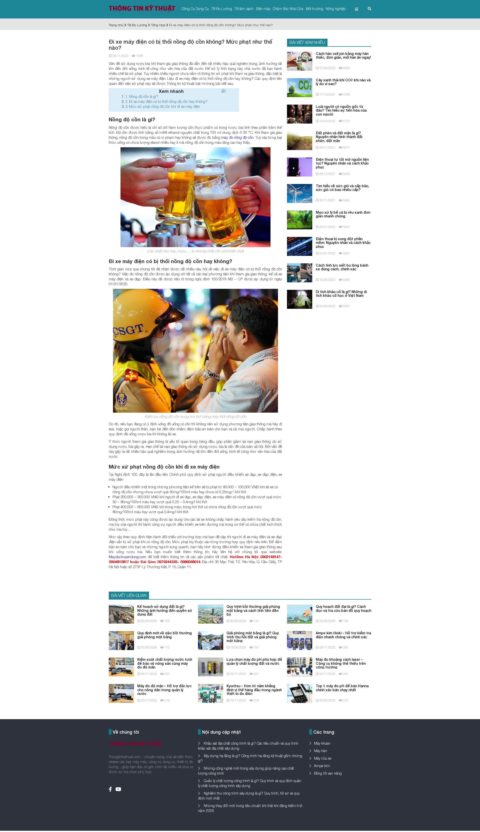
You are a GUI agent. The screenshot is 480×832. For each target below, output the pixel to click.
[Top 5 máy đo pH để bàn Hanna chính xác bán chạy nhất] (299, 693)
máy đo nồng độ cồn (237, 137)
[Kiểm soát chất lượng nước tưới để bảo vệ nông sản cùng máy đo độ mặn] (121, 667)
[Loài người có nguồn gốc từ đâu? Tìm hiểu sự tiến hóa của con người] (299, 113)
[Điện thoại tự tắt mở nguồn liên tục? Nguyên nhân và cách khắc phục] (299, 166)
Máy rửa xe (322, 758)
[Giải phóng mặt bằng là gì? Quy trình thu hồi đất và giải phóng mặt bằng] (210, 640)
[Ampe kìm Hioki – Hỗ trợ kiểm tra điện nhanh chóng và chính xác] (299, 640)
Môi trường (314, 8)
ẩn (223, 91)
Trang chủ (116, 25)
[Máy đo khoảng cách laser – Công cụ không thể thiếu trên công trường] (299, 667)
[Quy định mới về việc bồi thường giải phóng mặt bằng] (121, 640)
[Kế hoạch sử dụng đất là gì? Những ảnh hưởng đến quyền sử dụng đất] (121, 614)
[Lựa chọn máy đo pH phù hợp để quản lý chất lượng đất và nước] (210, 667)
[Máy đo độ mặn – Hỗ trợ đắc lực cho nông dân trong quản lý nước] (121, 693)
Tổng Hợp (158, 25)
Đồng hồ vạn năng (328, 773)
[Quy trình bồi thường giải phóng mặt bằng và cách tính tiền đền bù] (210, 614)
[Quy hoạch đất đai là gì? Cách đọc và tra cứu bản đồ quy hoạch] (299, 614)
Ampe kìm (322, 766)
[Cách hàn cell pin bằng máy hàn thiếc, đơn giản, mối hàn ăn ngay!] (299, 60)
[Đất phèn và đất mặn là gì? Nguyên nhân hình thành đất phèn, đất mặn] (299, 140)
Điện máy (263, 8)
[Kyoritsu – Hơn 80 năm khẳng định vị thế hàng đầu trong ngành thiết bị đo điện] (210, 693)
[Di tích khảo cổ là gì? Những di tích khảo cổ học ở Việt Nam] (299, 299)
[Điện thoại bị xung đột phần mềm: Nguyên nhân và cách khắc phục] (299, 246)
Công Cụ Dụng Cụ (195, 8)
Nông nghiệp (336, 8)
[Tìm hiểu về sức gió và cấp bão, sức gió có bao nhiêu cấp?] (299, 193)
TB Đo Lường (221, 8)
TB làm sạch (244, 8)
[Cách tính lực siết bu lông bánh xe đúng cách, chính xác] (299, 272)
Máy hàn (320, 751)
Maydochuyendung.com (127, 556)
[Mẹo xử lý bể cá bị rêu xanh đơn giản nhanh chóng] (299, 219)
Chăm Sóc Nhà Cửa (288, 8)
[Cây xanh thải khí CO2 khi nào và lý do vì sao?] (299, 87)
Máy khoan (322, 743)
